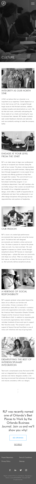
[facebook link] (10, 470)
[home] (4, 3)
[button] (33, 3)
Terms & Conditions (25, 457)
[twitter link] (20, 470)
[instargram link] (26, 470)
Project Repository (7, 457)
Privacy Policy (6, 461)
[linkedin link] (15, 470)
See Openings (18, 438)
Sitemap (22, 461)
